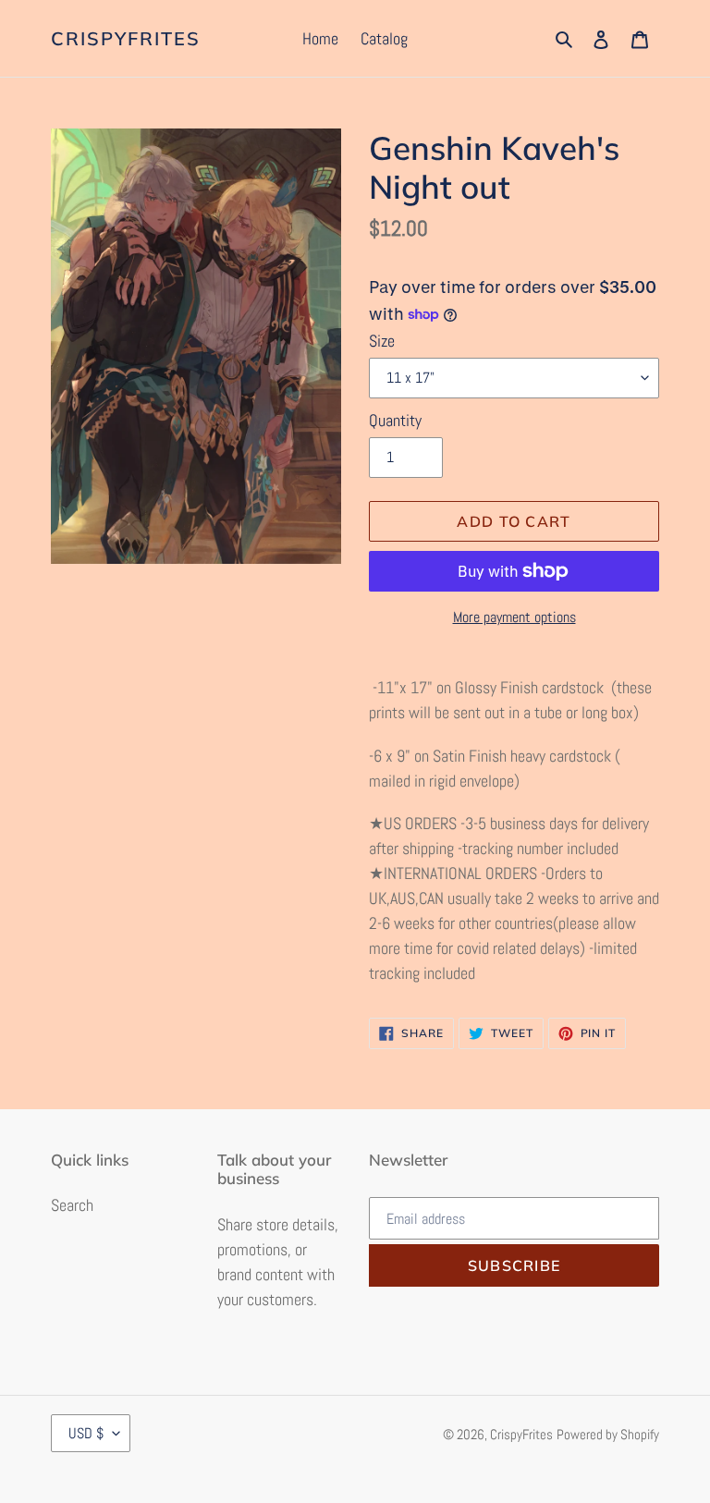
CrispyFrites (126, 39)
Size (382, 340)
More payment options (514, 617)
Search (72, 1205)
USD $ (86, 1433)
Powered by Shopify (608, 1434)
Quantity (395, 420)
